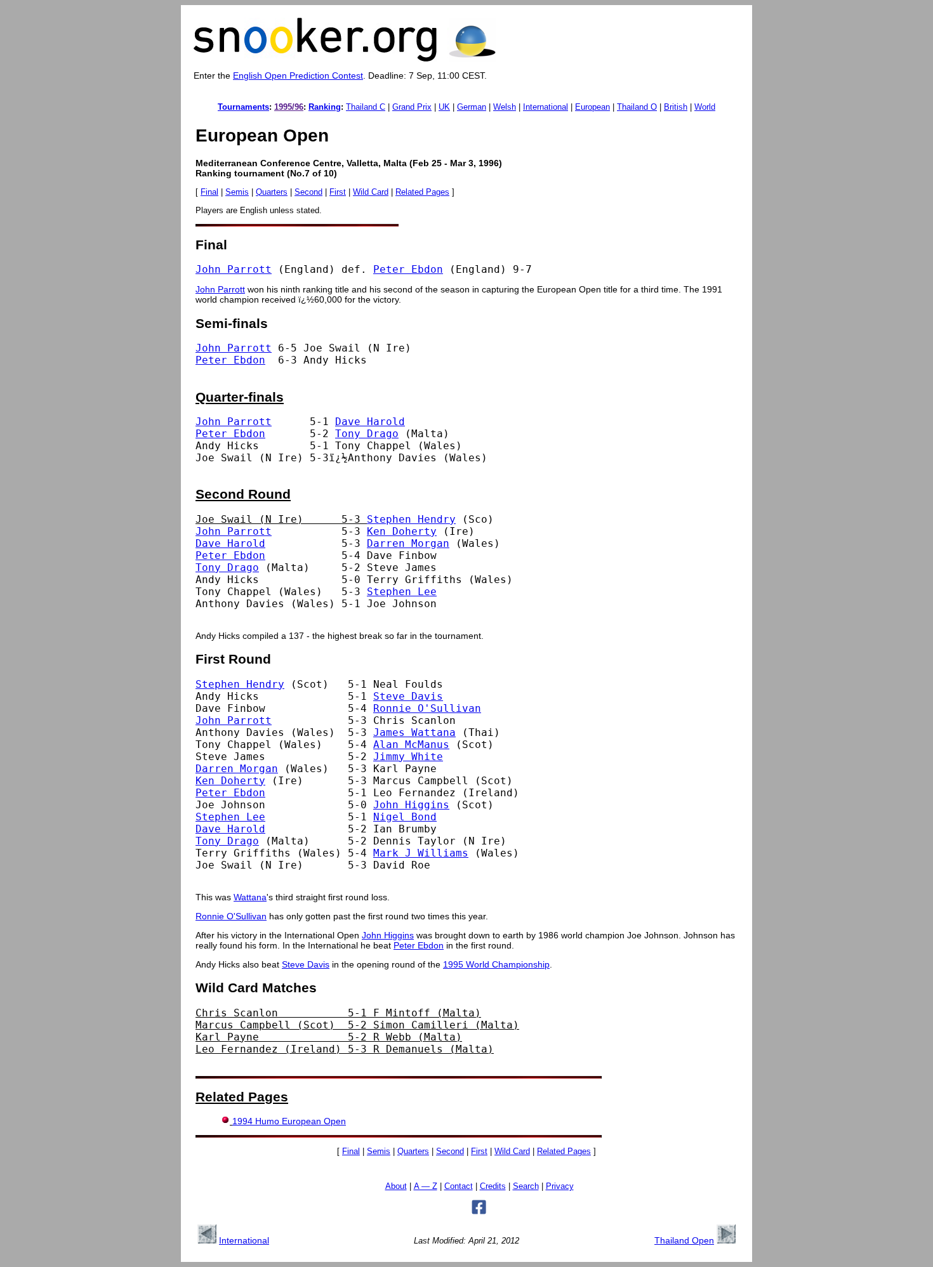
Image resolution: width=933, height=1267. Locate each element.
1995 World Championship (496, 964)
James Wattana (414, 732)
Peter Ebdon (408, 269)
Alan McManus (411, 745)
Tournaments (243, 107)
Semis (237, 192)
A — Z (425, 1186)
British (675, 107)
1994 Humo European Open (289, 1121)
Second (308, 192)
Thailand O (637, 107)
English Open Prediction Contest (298, 75)
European (592, 107)
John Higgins (411, 805)
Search (526, 1186)
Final (209, 192)
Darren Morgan (408, 543)
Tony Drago (367, 434)
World (704, 107)
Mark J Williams (420, 853)
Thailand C (365, 107)
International (545, 107)
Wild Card (370, 192)
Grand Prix (412, 107)
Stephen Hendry (411, 519)
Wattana (250, 897)
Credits (493, 1186)
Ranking (324, 107)
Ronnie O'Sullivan (427, 708)
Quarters (272, 192)
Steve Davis (408, 696)
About (396, 1186)
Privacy (560, 1186)
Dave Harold (370, 422)
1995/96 (288, 107)
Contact (458, 1186)
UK (444, 107)
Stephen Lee (402, 592)
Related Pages (422, 192)
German (471, 107)
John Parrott (233, 269)
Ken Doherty (402, 531)
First (337, 192)
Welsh (504, 107)
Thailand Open (684, 1240)
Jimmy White (408, 757)
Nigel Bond (405, 817)
